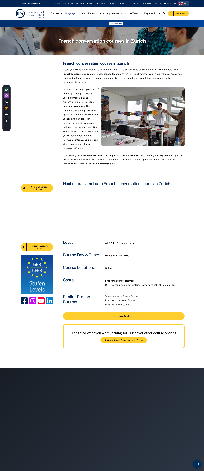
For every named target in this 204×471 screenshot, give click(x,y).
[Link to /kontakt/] (6, 108)
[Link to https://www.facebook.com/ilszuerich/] (22, 301)
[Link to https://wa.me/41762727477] (6, 89)
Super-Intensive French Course (121, 296)
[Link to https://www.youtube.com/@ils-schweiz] (39, 301)
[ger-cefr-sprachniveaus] (37, 256)
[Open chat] (197, 464)
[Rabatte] (6, 114)
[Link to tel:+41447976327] (6, 102)
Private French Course (117, 304)
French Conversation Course (120, 300)
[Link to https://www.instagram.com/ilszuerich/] (30, 301)
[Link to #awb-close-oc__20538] (6, 127)
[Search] (164, 13)
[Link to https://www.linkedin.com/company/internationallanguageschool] (47, 301)
